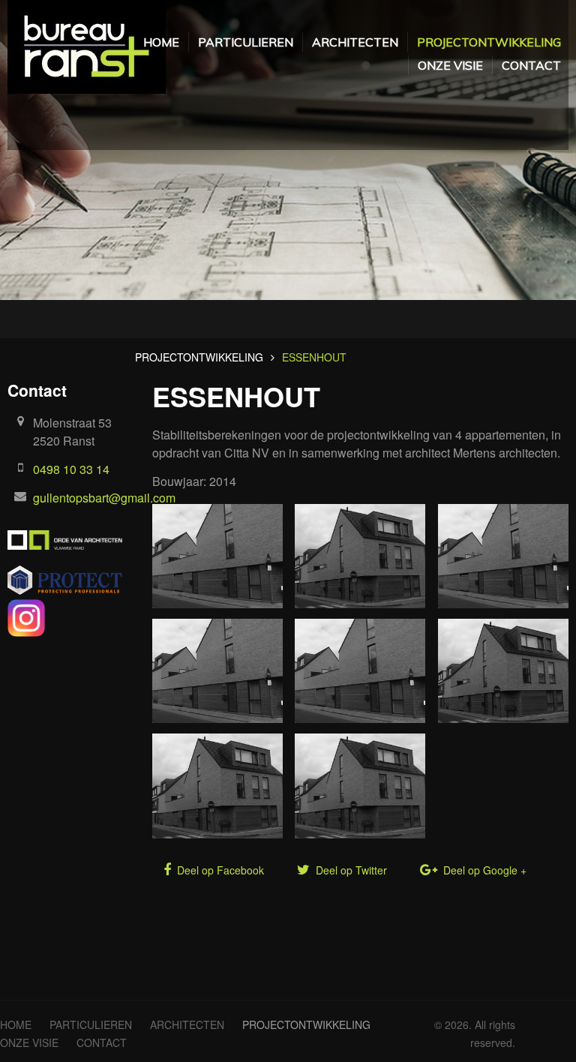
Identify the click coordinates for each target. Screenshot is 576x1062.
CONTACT (531, 65)
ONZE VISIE (450, 65)
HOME (161, 42)
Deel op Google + (483, 870)
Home (149, 318)
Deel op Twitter (350, 870)
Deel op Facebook (219, 870)
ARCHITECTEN (355, 42)
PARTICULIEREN (245, 42)
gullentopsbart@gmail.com (104, 497)
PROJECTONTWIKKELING (489, 42)
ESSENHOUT (314, 357)
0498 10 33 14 (71, 469)
